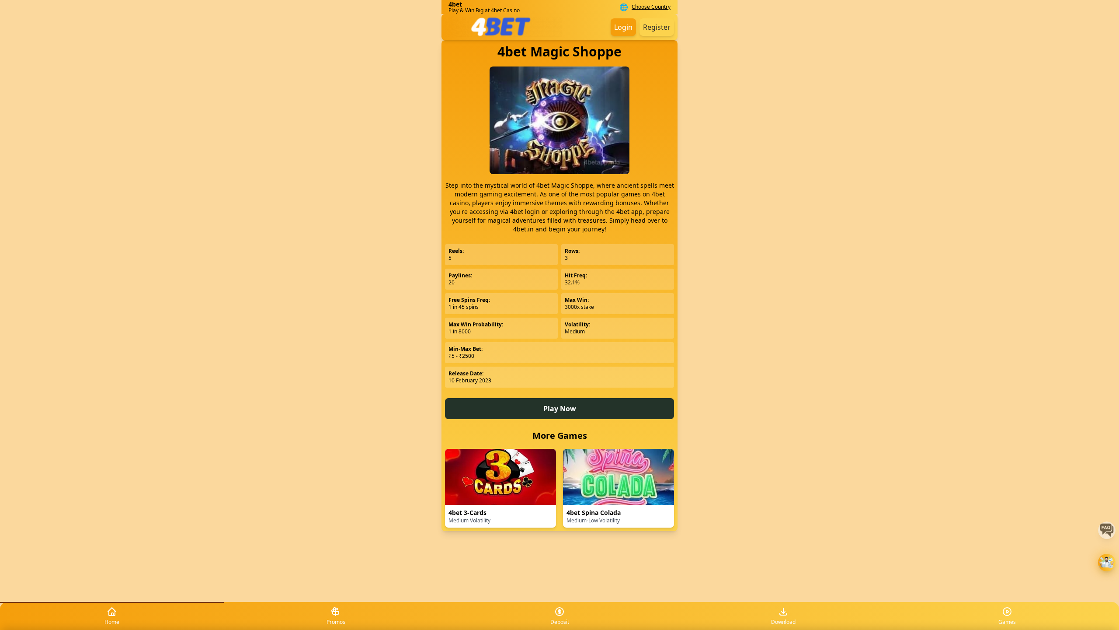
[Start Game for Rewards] (1107, 562)
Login (623, 27)
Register (657, 27)
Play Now (559, 408)
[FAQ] (1107, 530)
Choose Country (651, 7)
